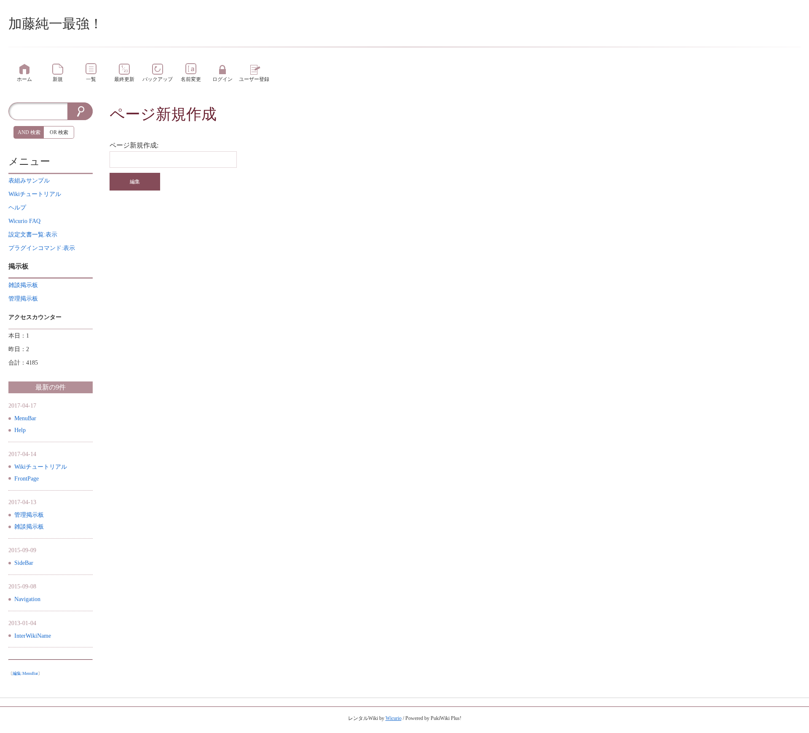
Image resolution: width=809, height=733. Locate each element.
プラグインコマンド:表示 (41, 248)
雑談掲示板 (29, 527)
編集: (25, 673)
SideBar (23, 563)
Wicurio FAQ (24, 221)
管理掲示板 (29, 515)
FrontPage (26, 478)
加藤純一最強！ (55, 23)
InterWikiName (32, 636)
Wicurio (394, 718)
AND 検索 (29, 132)
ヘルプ (17, 207)
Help (20, 430)
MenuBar (25, 418)
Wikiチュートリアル (40, 467)
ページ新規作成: (134, 145)
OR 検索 (59, 132)
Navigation (27, 599)
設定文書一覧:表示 (32, 234)
